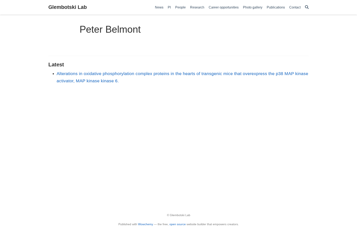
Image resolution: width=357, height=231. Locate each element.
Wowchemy (145, 224)
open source (177, 224)
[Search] (307, 7)
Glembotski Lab (67, 7)
